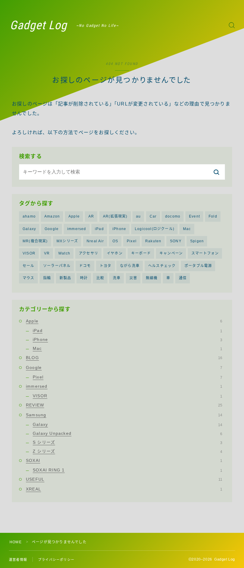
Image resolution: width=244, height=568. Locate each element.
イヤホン (115, 253)
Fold (213, 216)
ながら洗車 (130, 266)
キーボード (141, 253)
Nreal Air (95, 241)
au (138, 216)
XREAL (124, 489)
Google (52, 229)
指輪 (47, 278)
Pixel (132, 241)
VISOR (29, 253)
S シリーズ (127, 442)
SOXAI (124, 460)
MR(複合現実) (35, 241)
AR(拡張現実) (115, 216)
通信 (183, 278)
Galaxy (29, 229)
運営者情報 (18, 559)
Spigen (197, 241)
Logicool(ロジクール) (154, 229)
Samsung (124, 414)
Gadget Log (38, 25)
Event (194, 216)
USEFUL (124, 479)
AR (91, 216)
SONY (176, 241)
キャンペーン (171, 253)
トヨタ (106, 266)
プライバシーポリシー (56, 559)
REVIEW (124, 405)
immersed (76, 229)
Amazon (52, 216)
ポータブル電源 (198, 266)
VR (47, 253)
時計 (84, 278)
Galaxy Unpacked (127, 433)
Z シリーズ (127, 451)
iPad (99, 229)
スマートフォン (205, 253)
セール (29, 266)
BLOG (124, 357)
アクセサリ (88, 253)
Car (153, 216)
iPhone (119, 229)
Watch (64, 253)
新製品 (65, 278)
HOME (16, 542)
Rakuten (153, 241)
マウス (29, 278)
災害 (133, 278)
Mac (187, 229)
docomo (172, 216)
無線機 (152, 278)
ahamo (29, 216)
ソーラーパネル (57, 266)
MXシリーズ (67, 241)
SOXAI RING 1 (127, 470)
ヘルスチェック (162, 266)
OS (115, 241)
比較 (100, 278)
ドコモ (85, 266)
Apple (74, 216)
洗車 (117, 278)
